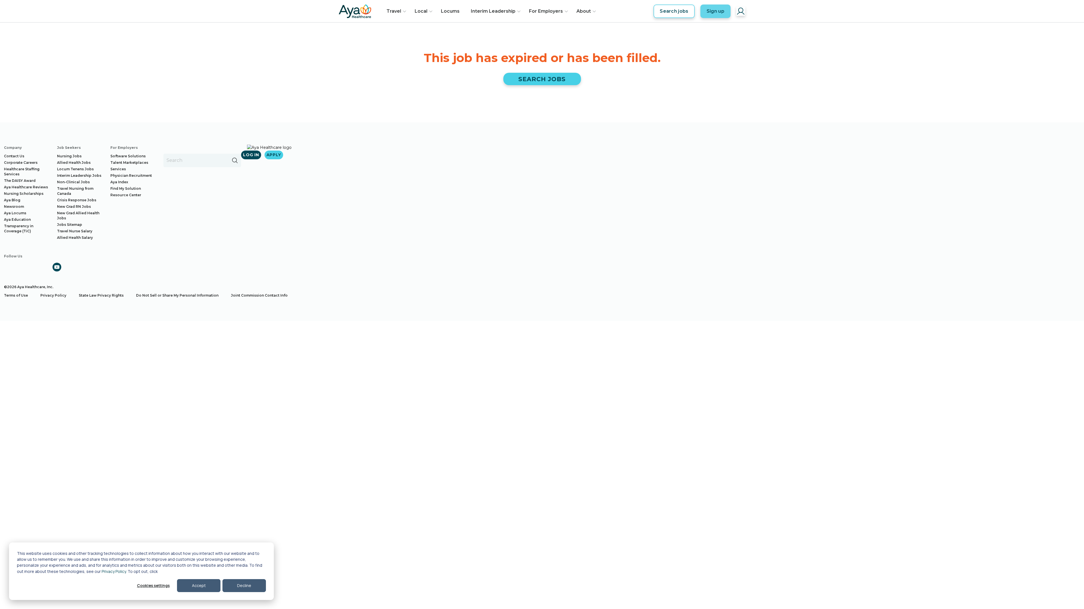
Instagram (24, 267)
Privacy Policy (114, 571)
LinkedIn (40, 267)
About (583, 11)
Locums (450, 11)
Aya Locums (15, 213)
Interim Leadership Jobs (79, 175)
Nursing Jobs (69, 156)
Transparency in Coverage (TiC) (18, 228)
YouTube (56, 267)
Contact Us (14, 156)
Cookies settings (153, 585)
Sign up (715, 11)
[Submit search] (234, 160)
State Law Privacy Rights (101, 295)
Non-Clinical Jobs (73, 182)
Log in (251, 154)
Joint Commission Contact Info (259, 295)
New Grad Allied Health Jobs (78, 215)
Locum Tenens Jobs (75, 169)
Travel (393, 11)
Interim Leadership (493, 11)
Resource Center (125, 195)
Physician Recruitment (131, 175)
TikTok (72, 267)
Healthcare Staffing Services (22, 171)
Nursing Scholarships (23, 193)
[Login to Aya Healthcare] (740, 11)
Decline (244, 585)
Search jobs (674, 11)
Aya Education (17, 219)
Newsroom (14, 206)
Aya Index (119, 182)
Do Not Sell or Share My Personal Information (177, 295)
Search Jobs (542, 79)
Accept (199, 585)
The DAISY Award (20, 180)
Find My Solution (125, 188)
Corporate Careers (21, 162)
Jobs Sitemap (69, 224)
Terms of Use (16, 295)
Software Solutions (128, 156)
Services (118, 169)
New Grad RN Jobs (74, 206)
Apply (273, 154)
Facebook (8, 267)
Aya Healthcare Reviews (26, 187)
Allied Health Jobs (74, 162)
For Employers (546, 11)
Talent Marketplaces (129, 162)
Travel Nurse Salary (74, 231)
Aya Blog (12, 200)
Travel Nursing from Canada (75, 191)
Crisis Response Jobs (76, 200)
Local (421, 11)
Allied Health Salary (75, 237)
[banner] (355, 11)
